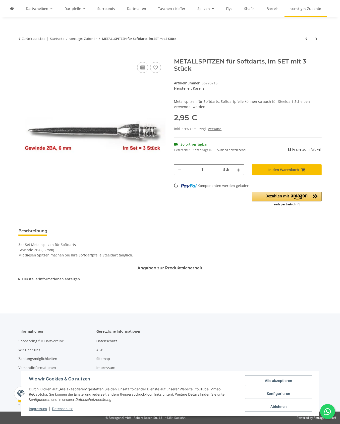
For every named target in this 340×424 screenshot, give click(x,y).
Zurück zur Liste (33, 38)
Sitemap (103, 358)
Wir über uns (29, 350)
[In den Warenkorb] (22, 55)
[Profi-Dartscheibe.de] (12, 8)
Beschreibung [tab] (32, 231)
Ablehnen (278, 406)
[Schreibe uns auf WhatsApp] (327, 411)
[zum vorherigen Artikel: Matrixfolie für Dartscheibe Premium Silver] (306, 38)
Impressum (38, 409)
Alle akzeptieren (278, 380)
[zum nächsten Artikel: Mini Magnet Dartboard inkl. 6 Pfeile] (316, 38)
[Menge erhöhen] (238, 170)
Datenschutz (62, 409)
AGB (99, 350)
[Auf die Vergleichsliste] (142, 67)
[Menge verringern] (179, 170)
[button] (287, 199)
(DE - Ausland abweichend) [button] (227, 150)
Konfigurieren (278, 393)
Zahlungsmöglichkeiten (37, 358)
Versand (215, 128)
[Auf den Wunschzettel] (155, 67)
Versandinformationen (37, 367)
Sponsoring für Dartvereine (41, 341)
